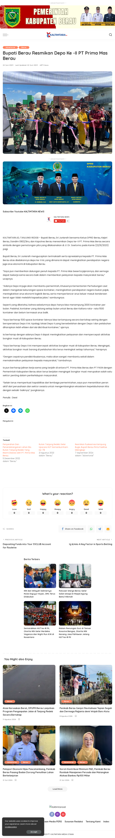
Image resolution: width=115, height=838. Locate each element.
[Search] (110, 35)
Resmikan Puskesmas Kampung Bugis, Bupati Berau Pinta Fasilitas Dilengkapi (91, 447)
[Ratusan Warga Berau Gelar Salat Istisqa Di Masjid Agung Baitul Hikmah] (75, 576)
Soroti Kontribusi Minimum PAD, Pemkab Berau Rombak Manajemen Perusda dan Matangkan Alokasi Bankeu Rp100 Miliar (85, 772)
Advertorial (10, 47)
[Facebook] (51, 814)
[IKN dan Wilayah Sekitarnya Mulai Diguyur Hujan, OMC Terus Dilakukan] (40, 576)
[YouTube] (63, 814)
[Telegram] (99, 528)
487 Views (44, 65)
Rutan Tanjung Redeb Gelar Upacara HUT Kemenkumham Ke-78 (53, 447)
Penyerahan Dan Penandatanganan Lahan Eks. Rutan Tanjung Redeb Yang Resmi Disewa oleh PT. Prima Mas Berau (19, 450)
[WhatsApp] (91, 528)
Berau (24, 47)
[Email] (107, 528)
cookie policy (11, 827)
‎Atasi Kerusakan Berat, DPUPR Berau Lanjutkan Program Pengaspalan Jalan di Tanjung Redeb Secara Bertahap (28, 711)
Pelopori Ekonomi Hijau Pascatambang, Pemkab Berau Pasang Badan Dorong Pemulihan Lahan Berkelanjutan (29, 772)
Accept (34, 832)
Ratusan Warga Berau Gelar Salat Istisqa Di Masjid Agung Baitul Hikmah (73, 594)
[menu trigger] (6, 35)
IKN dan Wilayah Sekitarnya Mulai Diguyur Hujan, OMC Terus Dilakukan (39, 594)
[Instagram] (57, 814)
